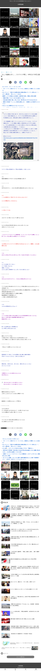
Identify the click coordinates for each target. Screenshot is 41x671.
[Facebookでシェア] (15, 82)
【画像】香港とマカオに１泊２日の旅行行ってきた (13, 98)
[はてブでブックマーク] (20, 82)
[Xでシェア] (10, 82)
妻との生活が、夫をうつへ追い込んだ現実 (11, 86)
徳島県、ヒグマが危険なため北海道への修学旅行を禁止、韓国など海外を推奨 (19, 96)
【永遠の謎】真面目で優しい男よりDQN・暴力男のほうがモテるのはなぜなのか (19, 100)
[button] (30, 82)
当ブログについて (20, 667)
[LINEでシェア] (25, 82)
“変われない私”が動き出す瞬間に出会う (10, 438)
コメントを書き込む (20, 656)
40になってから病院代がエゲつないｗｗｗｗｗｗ (13, 105)
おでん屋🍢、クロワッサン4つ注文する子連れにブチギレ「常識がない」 (18, 448)
